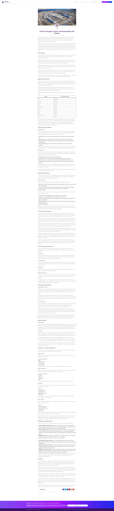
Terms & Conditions (29, 509)
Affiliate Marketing (38, 509)
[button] (77, 2)
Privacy (34, 509)
